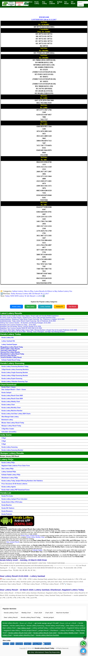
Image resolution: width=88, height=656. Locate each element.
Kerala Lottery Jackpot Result (30, 535)
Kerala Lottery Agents (9, 487)
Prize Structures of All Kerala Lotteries (14, 484)
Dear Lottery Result (11, 617)
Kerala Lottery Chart (8, 404)
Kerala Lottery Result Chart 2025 (12, 395)
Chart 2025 (49, 613)
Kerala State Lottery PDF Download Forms (16, 490)
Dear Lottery (30, 306)
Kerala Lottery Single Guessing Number (15, 372)
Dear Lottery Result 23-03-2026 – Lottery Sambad (22, 576)
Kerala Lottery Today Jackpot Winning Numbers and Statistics (22, 480)
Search (80, 5)
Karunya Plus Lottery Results (10, 352)
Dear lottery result (23, 628)
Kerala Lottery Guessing (9, 447)
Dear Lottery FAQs (8, 468)
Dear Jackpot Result (12, 542)
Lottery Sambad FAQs (9, 471)
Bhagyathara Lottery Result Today (12, 347)
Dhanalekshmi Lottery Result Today (12, 354)
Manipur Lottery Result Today (11, 426)
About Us (6, 644)
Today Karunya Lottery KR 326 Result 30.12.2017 (30, 294)
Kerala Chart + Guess (9, 387)
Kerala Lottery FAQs (8, 462)
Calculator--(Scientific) (9, 432)
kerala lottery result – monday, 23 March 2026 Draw (23, 560)
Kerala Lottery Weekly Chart (11, 401)
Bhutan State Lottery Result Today (13, 423)
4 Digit (4, 441)
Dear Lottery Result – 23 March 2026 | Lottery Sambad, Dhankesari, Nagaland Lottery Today (42, 590)
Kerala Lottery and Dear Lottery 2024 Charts (16, 413)
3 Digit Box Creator (8, 429)
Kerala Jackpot (6, 392)
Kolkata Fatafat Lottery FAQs (11, 474)
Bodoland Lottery (7, 419)
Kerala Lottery (16, 306)
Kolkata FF (59, 306)
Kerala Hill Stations (8, 508)
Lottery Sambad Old (8, 341)
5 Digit (4, 444)
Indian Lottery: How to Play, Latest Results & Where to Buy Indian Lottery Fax (42, 291)
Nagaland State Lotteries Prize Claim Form (16, 465)
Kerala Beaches (7, 505)
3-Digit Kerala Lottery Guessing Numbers (15, 369)
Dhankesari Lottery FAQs (10, 477)
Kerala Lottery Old (8, 337)
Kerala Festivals (7, 514)
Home (30, 2)
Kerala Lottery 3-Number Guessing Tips (15, 381)
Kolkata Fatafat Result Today (11, 360)
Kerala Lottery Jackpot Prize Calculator (14, 499)
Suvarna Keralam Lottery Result (11, 357)
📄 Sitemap (47, 644)
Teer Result (72, 306)
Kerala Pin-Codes (7, 496)
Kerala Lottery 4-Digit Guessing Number (15, 375)
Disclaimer (19, 644)
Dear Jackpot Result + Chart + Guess (14, 389)
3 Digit (4, 438)
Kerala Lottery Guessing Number (12, 450)
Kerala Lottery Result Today (30, 617)
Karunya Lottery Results (8, 355)
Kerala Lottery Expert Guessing (12, 378)
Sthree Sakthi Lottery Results (10, 349)
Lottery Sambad (45, 306)
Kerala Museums (7, 511)
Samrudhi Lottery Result (9, 350)
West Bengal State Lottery (10, 416)
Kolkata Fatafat (37, 550)
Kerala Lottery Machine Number (12, 410)
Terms (12, 644)
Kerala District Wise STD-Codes (12, 502)
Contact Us (28, 644)
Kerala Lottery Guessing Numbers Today (15, 366)
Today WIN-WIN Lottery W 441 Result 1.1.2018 (23, 296)
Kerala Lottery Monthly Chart (11, 407)
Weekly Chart (26, 613)
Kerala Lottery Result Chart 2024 (12, 398)
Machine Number (62, 613)
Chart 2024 (38, 613)
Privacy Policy (37, 644)
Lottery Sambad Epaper (9, 344)
